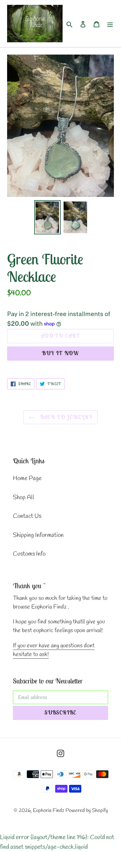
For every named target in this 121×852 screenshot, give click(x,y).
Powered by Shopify (87, 810)
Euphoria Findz (48, 810)
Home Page (27, 478)
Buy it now (60, 353)
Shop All (23, 497)
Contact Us (27, 516)
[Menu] (110, 24)
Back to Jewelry (65, 417)
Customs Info (29, 554)
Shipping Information (38, 535)
